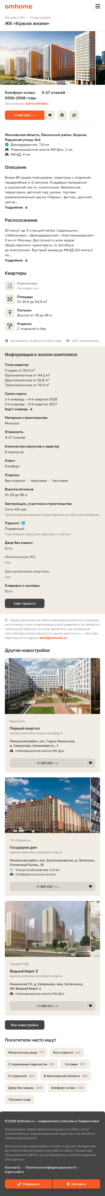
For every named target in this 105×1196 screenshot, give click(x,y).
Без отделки (67, 1052)
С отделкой (21, 1076)
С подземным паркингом (31, 1064)
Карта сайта (14, 1172)
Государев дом (23, 847)
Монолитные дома (26, 1052)
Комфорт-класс (67, 1088)
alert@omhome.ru (53, 638)
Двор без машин (25, 1088)
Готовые (75, 1064)
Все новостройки (24, 1025)
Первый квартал (25, 728)
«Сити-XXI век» (37, 103)
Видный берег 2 (24, 971)
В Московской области (66, 1076)
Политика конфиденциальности (50, 1167)
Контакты (12, 1167)
